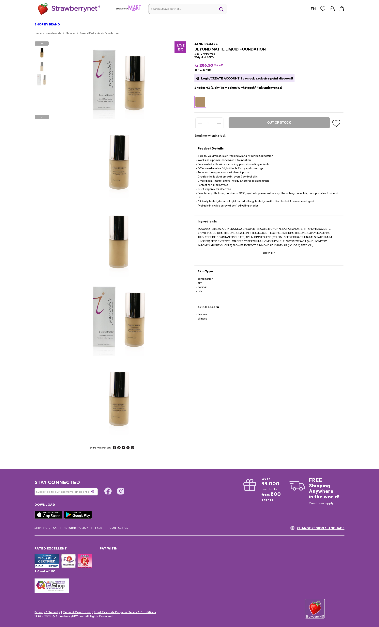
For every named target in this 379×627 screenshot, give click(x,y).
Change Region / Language (320, 528)
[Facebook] (108, 492)
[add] (219, 123)
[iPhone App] (49, 518)
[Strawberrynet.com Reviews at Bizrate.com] (47, 567)
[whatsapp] (132, 448)
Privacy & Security (47, 612)
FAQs (99, 528)
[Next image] (42, 117)
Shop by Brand (47, 24)
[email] (128, 448)
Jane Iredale (206, 44)
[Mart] (128, 10)
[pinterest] (119, 448)
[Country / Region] (313, 8)
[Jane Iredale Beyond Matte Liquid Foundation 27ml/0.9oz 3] (41, 79)
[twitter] (123, 448)
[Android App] (79, 518)
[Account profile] (332, 8)
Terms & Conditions (77, 612)
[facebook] (114, 448)
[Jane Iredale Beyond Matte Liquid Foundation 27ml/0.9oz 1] (41, 52)
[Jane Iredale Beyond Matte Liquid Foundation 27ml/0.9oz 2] (41, 66)
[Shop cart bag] (341, 8)
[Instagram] (120, 492)
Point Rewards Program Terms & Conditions (125, 612)
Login (205, 78)
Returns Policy (76, 528)
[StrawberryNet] (67, 8)
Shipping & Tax (46, 528)
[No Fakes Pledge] (85, 565)
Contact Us (119, 528)
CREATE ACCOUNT (225, 78)
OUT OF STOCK (279, 122)
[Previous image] (42, 43)
